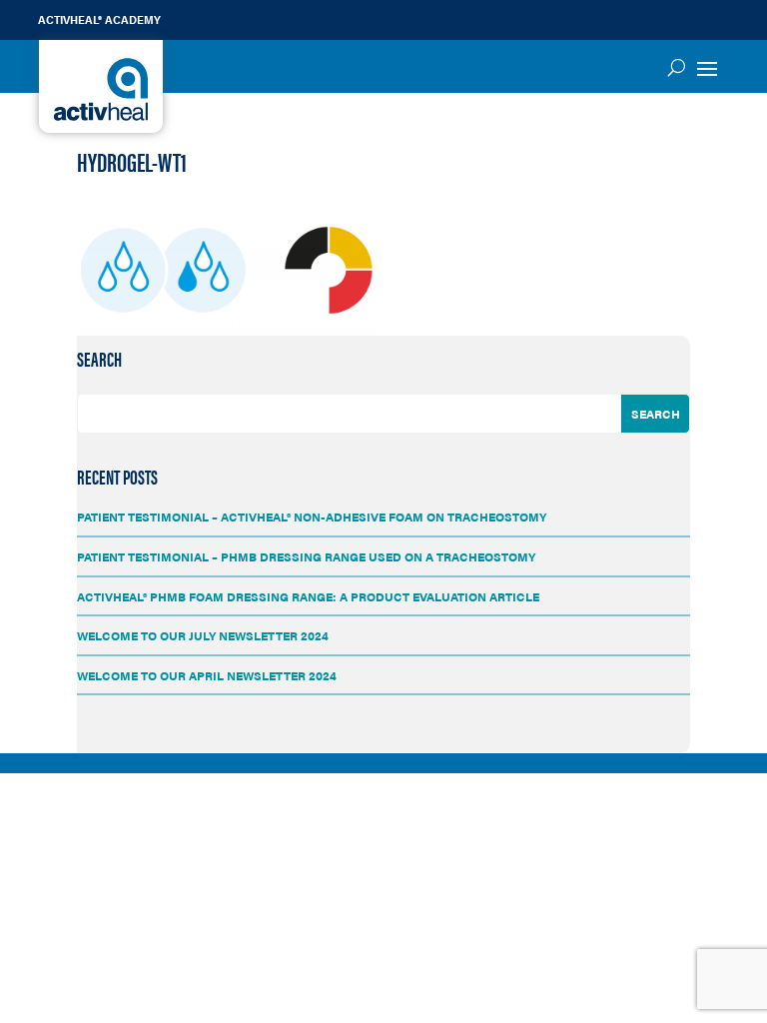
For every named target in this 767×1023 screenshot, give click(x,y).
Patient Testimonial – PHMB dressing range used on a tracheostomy (306, 556)
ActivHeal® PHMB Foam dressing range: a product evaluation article (308, 596)
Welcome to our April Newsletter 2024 (207, 675)
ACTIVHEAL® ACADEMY (99, 19)
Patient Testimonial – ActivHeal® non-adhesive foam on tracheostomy (311, 516)
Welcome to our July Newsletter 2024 (203, 635)
